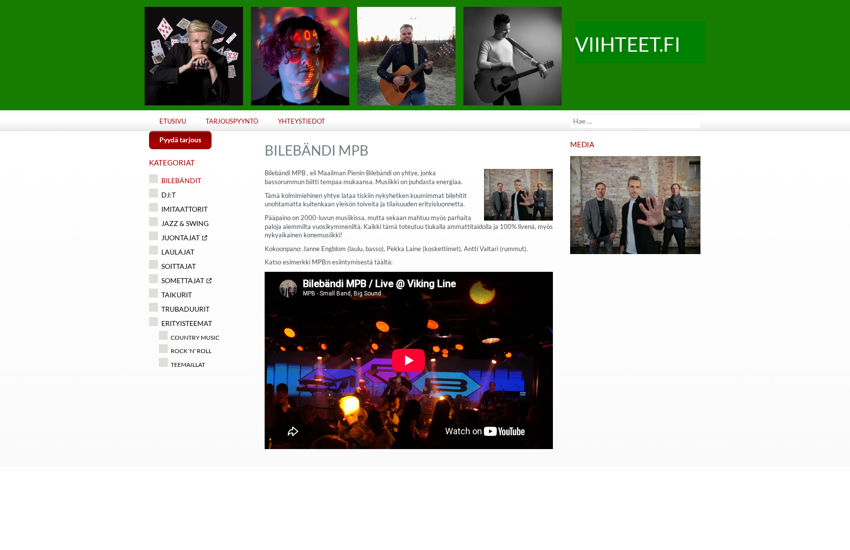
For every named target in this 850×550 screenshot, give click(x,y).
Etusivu (172, 121)
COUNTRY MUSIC (195, 337)
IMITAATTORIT (184, 209)
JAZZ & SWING (185, 223)
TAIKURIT (176, 295)
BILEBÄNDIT (181, 180)
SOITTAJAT (178, 266)
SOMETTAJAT (182, 280)
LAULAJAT (177, 252)
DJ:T (168, 195)
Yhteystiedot (301, 121)
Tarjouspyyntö (232, 121)
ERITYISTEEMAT (186, 323)
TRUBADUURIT (185, 309)
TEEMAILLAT (188, 364)
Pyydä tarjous (180, 139)
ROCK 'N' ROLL (191, 351)
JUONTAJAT (180, 237)
